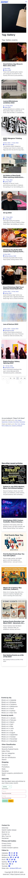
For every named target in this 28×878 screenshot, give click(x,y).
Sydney (23, 424)
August (19, 420)
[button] (26, 1)
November (16, 422)
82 (24, 378)
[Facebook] (10, 853)
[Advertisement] (14, 401)
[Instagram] (12, 853)
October (10, 422)
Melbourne (8, 425)
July (16, 420)
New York (17, 424)
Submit (5, 801)
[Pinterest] (17, 853)
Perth (3, 425)
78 (10, 378)
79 (14, 378)
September (5, 422)
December (22, 422)
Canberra (14, 425)
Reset (10, 801)
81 (21, 378)
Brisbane (19, 425)
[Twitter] (14, 853)
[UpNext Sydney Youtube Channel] (9, 866)
